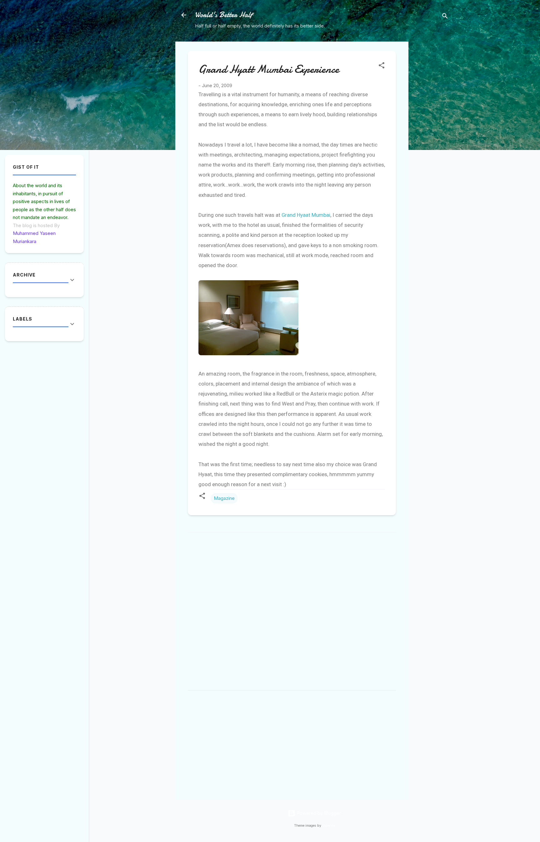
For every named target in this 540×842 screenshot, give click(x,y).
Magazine (224, 498)
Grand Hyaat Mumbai (306, 215)
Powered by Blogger (318, 813)
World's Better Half (223, 15)
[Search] (445, 17)
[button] (381, 66)
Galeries (328, 826)
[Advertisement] (433, 135)
